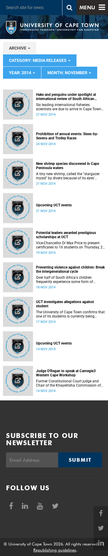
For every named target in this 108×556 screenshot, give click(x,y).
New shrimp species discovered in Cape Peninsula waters (67, 166)
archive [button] (18, 48)
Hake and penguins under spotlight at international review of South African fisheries (66, 97)
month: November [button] (67, 72)
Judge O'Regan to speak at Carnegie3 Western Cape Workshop (66, 373)
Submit (80, 460)
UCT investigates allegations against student (65, 304)
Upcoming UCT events (54, 205)
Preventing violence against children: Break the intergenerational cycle (70, 269)
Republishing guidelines (54, 550)
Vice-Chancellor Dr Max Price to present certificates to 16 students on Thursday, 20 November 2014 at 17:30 (70, 245)
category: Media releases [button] (38, 60)
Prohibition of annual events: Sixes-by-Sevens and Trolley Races (67, 136)
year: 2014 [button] (20, 72)
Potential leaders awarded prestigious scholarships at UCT (66, 235)
